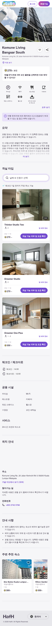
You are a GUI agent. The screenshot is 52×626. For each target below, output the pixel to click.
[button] (26, 24)
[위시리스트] (39, 49)
